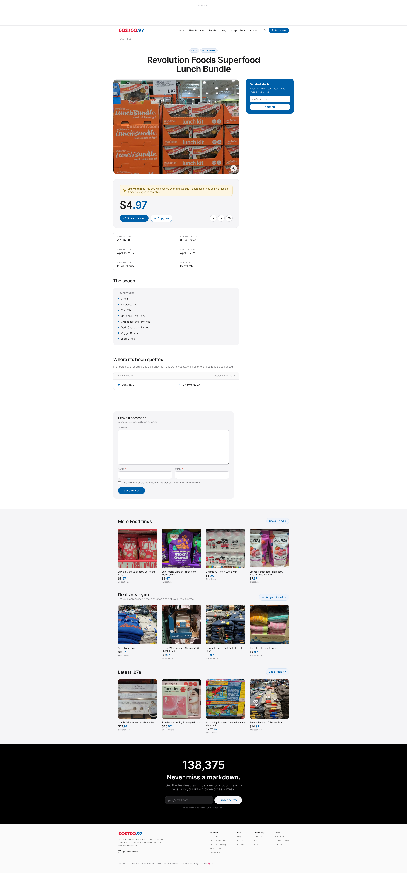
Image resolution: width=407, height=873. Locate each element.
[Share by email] (229, 218)
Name (122, 469)
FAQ (256, 844)
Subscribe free (228, 800)
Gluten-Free (209, 50)
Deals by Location (218, 840)
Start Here (279, 836)
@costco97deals (130, 851)
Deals (181, 30)
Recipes (240, 844)
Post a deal (280, 30)
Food (194, 50)
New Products (196, 30)
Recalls (212, 30)
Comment (124, 427)
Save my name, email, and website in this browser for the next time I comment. (161, 482)
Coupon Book (238, 30)
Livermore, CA (191, 384)
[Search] (265, 30)
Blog (223, 30)
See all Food (277, 521)
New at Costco (216, 848)
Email (179, 469)
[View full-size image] (233, 168)
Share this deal (136, 218)
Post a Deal (259, 836)
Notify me (270, 106)
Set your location (275, 597)
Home (121, 39)
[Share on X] (221, 218)
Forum (256, 840)
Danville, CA (129, 384)
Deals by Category (218, 844)
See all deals (277, 671)
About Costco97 (282, 840)
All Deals (214, 836)
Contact (254, 30)
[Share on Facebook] (213, 218)
